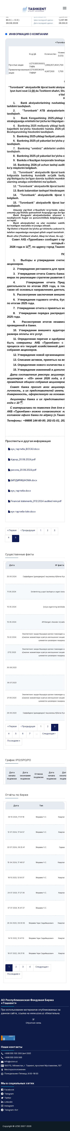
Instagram (9, 1106)
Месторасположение (15, 1069)
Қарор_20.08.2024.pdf (22, 459)
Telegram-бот (11, 1110)
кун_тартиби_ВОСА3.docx (25, 449)
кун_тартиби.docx (20, 490)
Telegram (9, 1094)
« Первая (11, 530)
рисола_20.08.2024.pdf (23, 469)
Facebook (9, 1089)
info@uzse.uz (11, 1061)
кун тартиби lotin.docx (23, 511)
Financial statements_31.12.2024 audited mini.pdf (35, 501)
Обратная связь (33, 1023)
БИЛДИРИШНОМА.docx (23, 480)
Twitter (7, 1098)
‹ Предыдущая (28, 530)
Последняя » (13, 740)
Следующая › (49, 733)
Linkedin (8, 1102)
